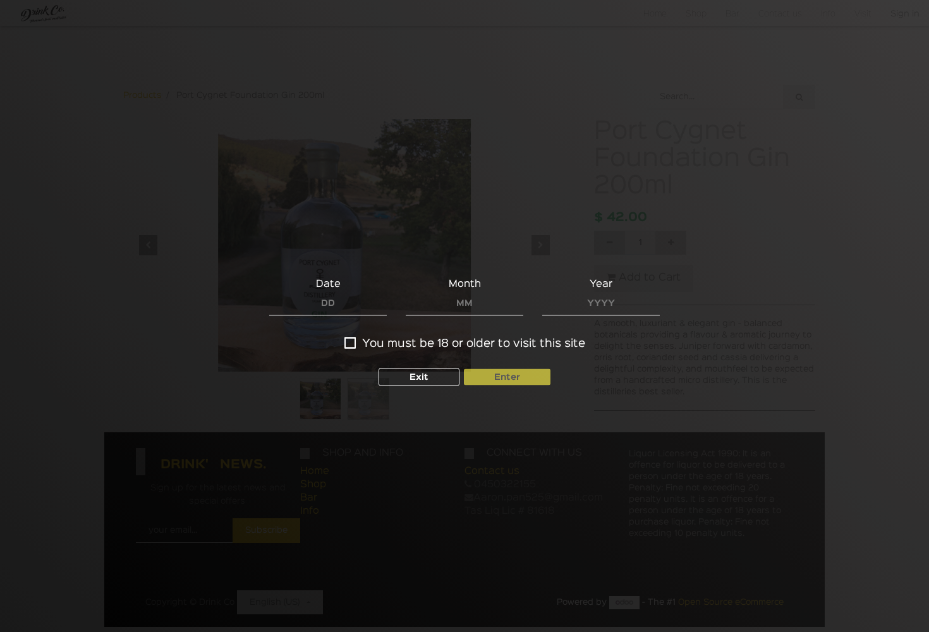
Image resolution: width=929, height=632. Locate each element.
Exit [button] (419, 377)
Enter (507, 377)
